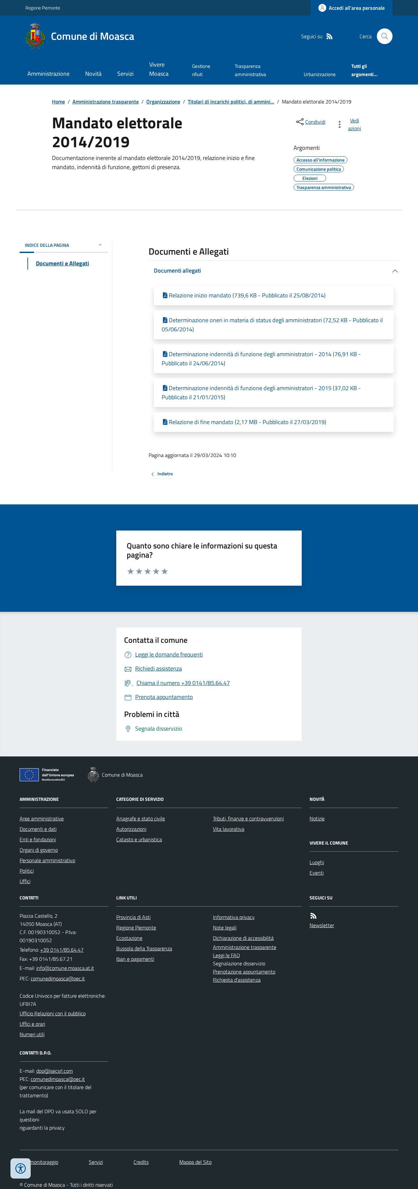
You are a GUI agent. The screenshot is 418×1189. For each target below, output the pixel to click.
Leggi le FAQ (226, 955)
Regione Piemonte (42, 7)
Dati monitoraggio (39, 1162)
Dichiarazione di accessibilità (243, 938)
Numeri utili (32, 1034)
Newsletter (322, 925)
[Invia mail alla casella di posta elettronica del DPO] (54, 1071)
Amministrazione (48, 73)
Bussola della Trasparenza (144, 948)
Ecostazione (129, 938)
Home (58, 101)
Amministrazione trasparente (105, 101)
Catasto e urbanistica (139, 839)
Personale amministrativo (47, 860)
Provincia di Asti (133, 917)
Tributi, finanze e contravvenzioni (248, 818)
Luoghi (317, 862)
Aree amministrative (42, 818)
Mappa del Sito (195, 1162)
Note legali (224, 927)
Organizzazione (163, 101)
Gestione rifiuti (201, 70)
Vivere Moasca (159, 69)
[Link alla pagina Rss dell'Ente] (313, 916)
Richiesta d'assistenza (237, 980)
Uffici (25, 881)
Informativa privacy (234, 917)
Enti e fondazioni (38, 839)
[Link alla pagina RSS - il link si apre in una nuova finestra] (329, 36)
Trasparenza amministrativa (250, 70)
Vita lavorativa (228, 829)
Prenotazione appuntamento (244, 971)
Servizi (125, 73)
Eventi (317, 873)
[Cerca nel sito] (382, 36)
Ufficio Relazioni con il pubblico (53, 1013)
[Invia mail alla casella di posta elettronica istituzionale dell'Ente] (65, 968)
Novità (93, 73)
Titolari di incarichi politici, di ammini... (231, 101)
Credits (141, 1162)
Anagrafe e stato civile (140, 818)
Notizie (317, 818)
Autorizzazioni (131, 829)
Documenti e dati (38, 829)
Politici (27, 871)
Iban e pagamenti (135, 959)
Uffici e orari (32, 1024)
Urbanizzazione (320, 74)
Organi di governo (39, 850)
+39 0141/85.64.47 (62, 950)
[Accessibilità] (20, 1168)
